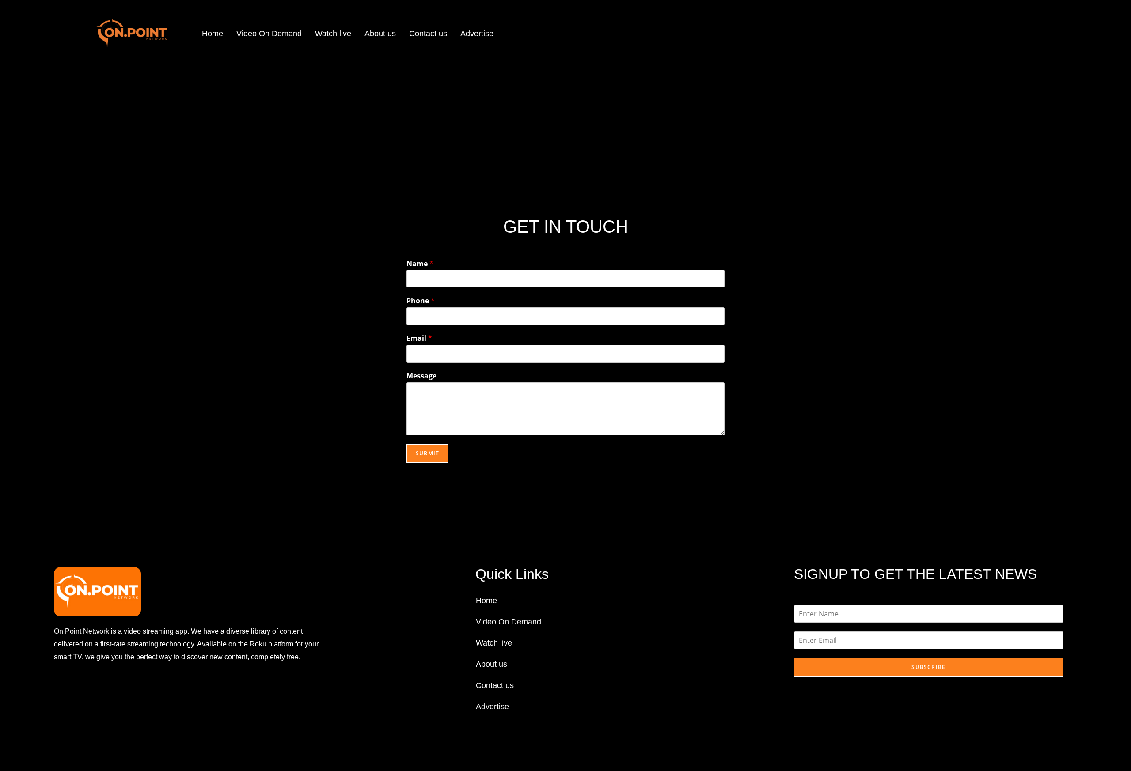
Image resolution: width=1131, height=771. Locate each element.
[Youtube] (107, 690)
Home (212, 33)
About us (380, 33)
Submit (427, 453)
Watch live (333, 33)
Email (419, 338)
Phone (420, 301)
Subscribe (928, 667)
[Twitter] (85, 690)
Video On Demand (269, 33)
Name (419, 263)
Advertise (476, 33)
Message (421, 376)
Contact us (428, 33)
